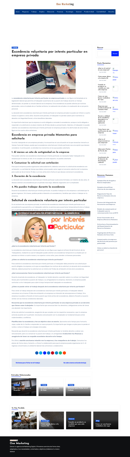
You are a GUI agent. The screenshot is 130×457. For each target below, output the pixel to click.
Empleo (41, 12)
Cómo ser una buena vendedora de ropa (104, 98)
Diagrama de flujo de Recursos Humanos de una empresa (106, 196)
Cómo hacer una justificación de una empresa (104, 131)
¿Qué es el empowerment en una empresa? (104, 141)
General (79, 12)
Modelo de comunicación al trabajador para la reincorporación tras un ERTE (107, 211)
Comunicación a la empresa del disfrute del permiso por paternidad (107, 241)
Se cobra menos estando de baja (74, 363)
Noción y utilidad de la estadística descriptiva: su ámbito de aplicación (104, 119)
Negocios (25, 12)
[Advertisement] (65, 28)
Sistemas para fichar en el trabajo (28, 363)
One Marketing (19, 443)
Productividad (89, 12)
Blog (97, 421)
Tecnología (69, 12)
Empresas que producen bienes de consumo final (104, 107)
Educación (50, 12)
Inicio (18, 12)
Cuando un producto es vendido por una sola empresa (77, 424)
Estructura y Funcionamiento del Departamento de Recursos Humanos (107, 226)
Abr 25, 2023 (102, 72)
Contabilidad (101, 12)
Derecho (111, 12)
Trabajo (34, 12)
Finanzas (60, 12)
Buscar (100, 48)
